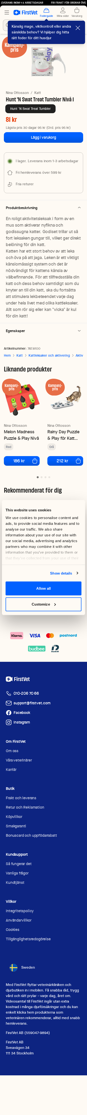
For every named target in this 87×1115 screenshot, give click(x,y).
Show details (61, 573)
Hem (7, 355)
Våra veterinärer (19, 760)
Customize (41, 604)
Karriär (11, 769)
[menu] (7, 12)
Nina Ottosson (17, 92)
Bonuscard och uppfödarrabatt (31, 835)
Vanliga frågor (17, 873)
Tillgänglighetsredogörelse (28, 939)
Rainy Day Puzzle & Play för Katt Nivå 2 (63, 435)
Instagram (22, 722)
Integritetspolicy (20, 910)
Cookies (12, 929)
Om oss (12, 750)
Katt (37, 92)
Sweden (28, 967)
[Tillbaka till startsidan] (25, 12)
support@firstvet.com (32, 703)
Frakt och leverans (21, 797)
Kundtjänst (15, 882)
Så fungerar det (19, 863)
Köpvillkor (14, 816)
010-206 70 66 (26, 693)
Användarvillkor (18, 920)
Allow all (43, 588)
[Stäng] (77, 28)
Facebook (22, 712)
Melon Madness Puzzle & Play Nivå (21, 435)
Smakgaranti (16, 826)
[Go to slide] (38, 477)
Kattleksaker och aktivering (49, 355)
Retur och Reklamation (25, 807)
